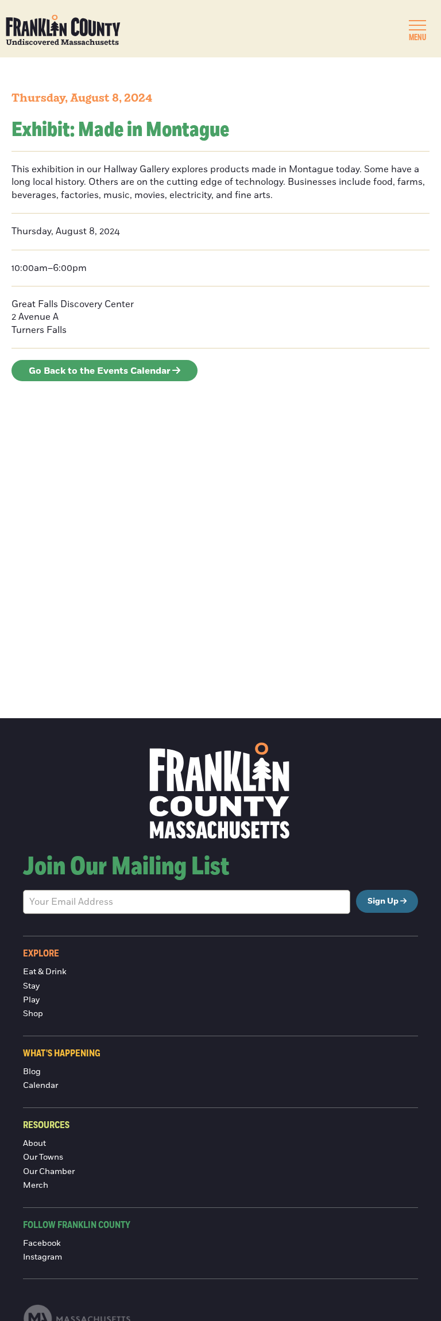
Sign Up (383, 901)
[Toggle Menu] (417, 25)
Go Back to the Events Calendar (100, 371)
